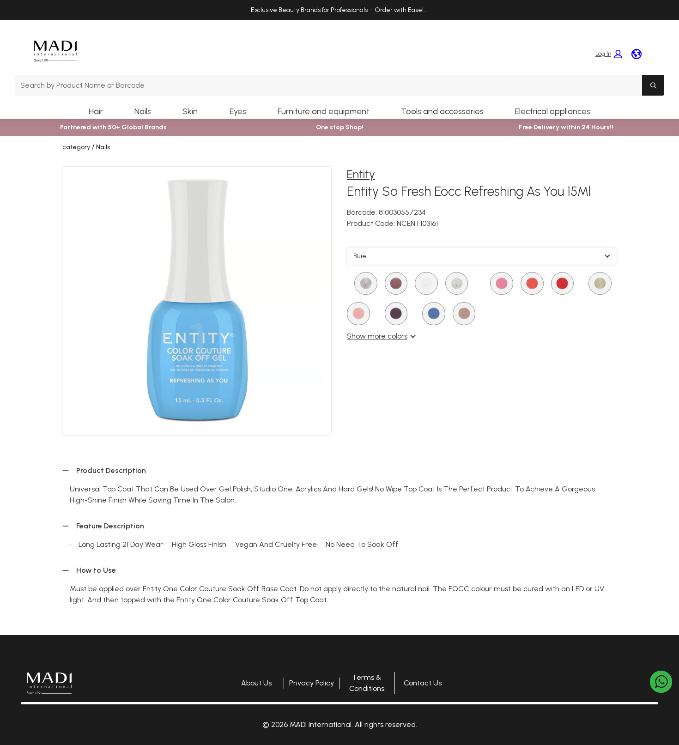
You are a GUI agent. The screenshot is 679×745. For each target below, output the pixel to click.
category (76, 147)
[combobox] (328, 85)
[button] (609, 54)
